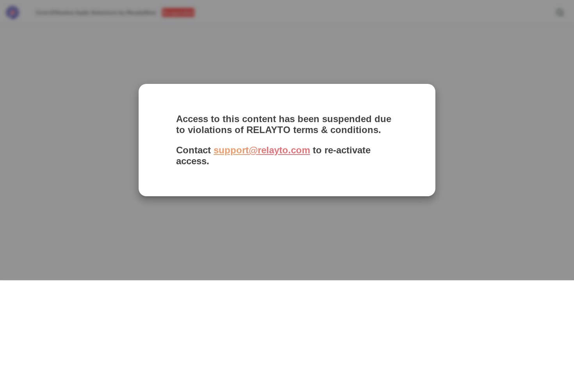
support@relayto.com (262, 150)
